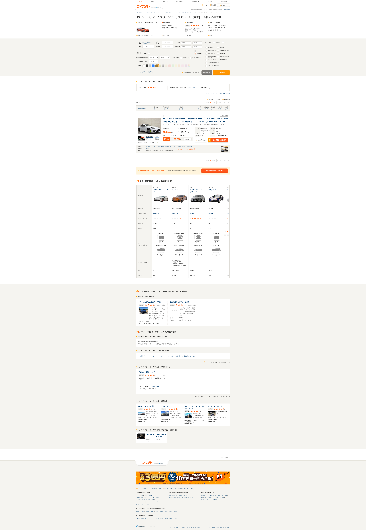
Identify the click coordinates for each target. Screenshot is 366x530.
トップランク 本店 (154, 386)
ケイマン (203, 499)
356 (207, 495)
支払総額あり (211, 50)
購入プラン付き (224, 56)
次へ (225, 102)
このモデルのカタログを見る (145, 35)
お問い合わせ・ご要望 (214, 527)
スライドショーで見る (214, 99)
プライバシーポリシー (175, 527)
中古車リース (176, 518)
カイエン (203, 495)
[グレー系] (150, 65)
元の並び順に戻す (142, 108)
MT (225, 42)
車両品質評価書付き (212, 57)
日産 (142, 495)
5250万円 (211, 213)
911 (211, 495)
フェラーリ (149, 501)
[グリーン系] (173, 65)
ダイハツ (138, 499)
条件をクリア (206, 72)
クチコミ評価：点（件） (185, 146)
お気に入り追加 (202, 140)
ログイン (206, 5)
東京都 (137, 511)
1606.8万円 (175, 213)
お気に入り (224, 5)
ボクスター (215, 499)
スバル (145, 495)
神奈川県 (147, 511)
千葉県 (142, 511)
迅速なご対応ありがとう (147, 372)
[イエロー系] (176, 65)
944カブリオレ (211, 497)
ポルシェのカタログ (183, 495)
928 (202, 497)
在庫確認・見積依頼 (217, 140)
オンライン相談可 (212, 65)
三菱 (153, 499)
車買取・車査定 (168, 518)
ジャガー (138, 504)
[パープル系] (186, 65)
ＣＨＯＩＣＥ (165, 406)
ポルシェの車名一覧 (173, 495)
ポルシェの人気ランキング (174, 497)
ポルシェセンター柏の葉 (146, 406)
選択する (167, 43)
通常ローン (186, 57)
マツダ (148, 497)
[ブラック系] (147, 65)
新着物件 (210, 47)
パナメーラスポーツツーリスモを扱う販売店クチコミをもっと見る (212, 396)
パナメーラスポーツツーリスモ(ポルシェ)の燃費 (217, 93)
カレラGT (222, 497)
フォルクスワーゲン (140, 501)
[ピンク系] (182, 65)
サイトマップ (227, 9)
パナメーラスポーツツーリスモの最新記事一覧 (218, 362)
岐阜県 (161, 511)
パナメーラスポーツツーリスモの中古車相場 (149, 488)
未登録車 (222, 47)
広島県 (175, 511)
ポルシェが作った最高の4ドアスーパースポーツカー (157, 302)
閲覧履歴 (213, 5)
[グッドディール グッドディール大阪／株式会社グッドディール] (224, 151)
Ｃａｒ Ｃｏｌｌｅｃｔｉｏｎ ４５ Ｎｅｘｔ (195, 407)
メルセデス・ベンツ (140, 497)
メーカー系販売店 (224, 50)
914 (222, 495)
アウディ (158, 497)
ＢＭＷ (155, 495)
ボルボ (143, 499)
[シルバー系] (163, 65)
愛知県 (157, 511)
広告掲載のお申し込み (225, 527)
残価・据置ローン (196, 57)
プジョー (148, 504)
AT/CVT (218, 42)
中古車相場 (227, 99)
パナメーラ (209, 499)
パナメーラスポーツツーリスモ (148, 42)
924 (226, 495)
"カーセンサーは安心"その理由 (193, 527)
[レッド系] (169, 65)
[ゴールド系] (166, 65)
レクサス (148, 499)
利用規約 (183, 527)
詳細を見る (188, 139)
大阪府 (166, 511)
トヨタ (137, 495)
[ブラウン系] (156, 65)
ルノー (143, 504)
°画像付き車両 (213, 62)
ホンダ (150, 495)
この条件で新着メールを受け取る (192, 72)
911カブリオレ (216, 495)
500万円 (192, 213)
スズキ (152, 497)
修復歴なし (211, 53)
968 (217, 497)
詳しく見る (166, 35)
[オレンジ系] (179, 65)
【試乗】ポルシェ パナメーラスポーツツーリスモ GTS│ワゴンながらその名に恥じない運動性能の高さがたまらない (169, 356)
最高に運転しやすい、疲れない (180, 302)
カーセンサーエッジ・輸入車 (157, 518)
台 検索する (222, 72)
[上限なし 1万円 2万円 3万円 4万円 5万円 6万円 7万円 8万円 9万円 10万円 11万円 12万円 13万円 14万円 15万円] (165, 57)
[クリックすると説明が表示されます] (140, 53)
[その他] (189, 65)
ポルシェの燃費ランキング (187, 497)
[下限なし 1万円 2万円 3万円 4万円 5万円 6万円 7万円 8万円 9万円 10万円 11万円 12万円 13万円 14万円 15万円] (153, 57)
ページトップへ (224, 457)
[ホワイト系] (143, 65)
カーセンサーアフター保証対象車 (216, 59)
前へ (221, 102)
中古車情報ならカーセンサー (142, 518)
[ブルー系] (153, 65)
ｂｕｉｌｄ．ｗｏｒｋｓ (216, 406)
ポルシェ (159, 501)
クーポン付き (223, 53)
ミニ (154, 501)
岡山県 (170, 511)
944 (205, 497)
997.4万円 (156, 213)
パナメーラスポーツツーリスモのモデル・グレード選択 (178, 488)
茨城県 (152, 511)
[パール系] (160, 65)
